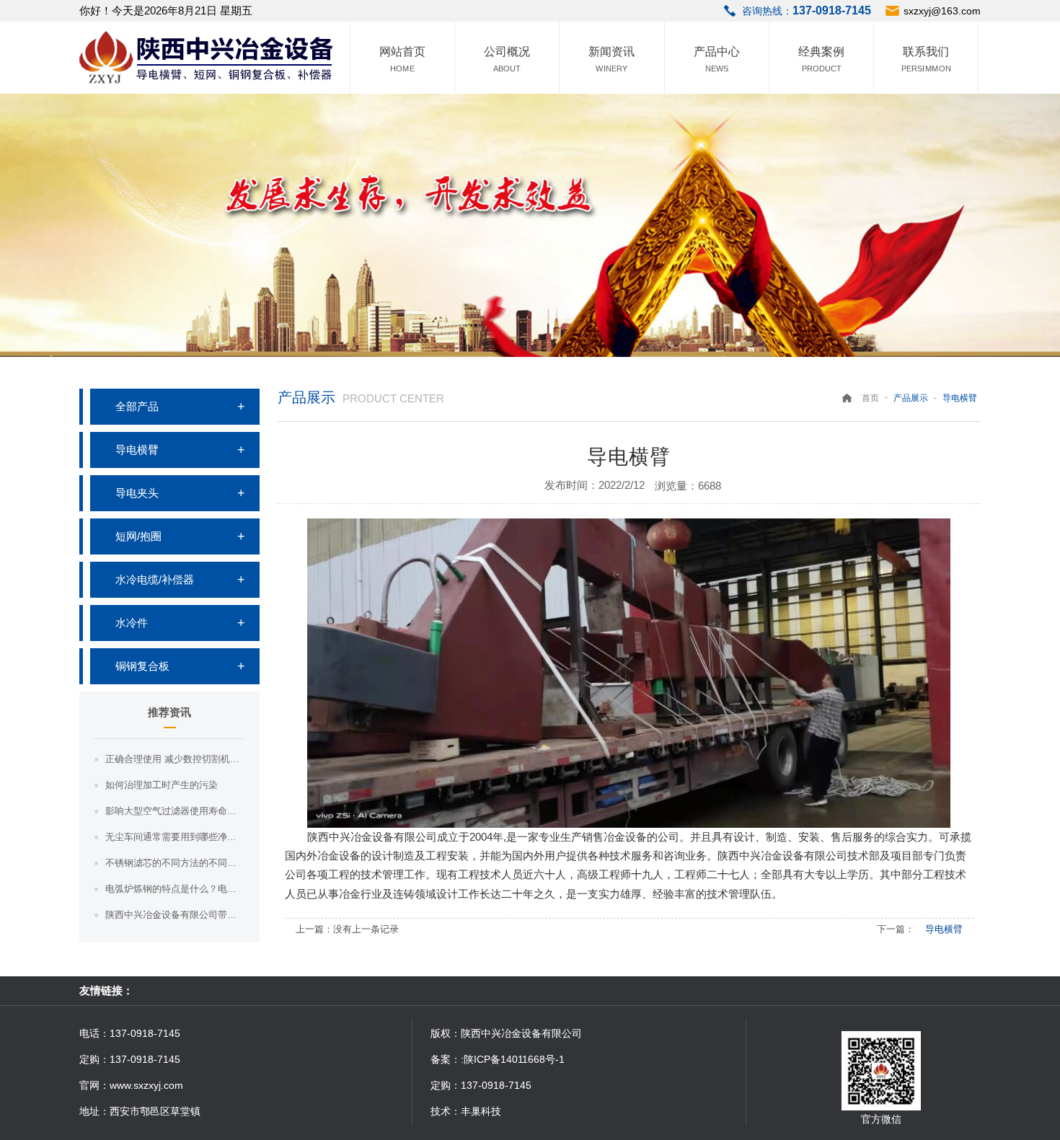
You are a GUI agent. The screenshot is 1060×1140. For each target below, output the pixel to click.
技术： (445, 1111)
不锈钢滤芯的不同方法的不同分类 (175, 862)
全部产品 (137, 406)
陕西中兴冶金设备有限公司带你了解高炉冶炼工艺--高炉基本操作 (175, 914)
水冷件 (131, 623)
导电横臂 (137, 449)
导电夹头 (137, 493)
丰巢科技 (481, 1111)
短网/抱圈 (138, 536)
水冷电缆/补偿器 (154, 579)
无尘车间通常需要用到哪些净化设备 (175, 836)
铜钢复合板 (142, 666)
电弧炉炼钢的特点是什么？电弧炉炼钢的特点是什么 (175, 888)
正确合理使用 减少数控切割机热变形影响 (175, 759)
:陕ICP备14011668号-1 (513, 1059)
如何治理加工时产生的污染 (161, 784)
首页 (870, 398)
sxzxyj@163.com (942, 11)
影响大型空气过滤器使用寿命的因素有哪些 (175, 810)
